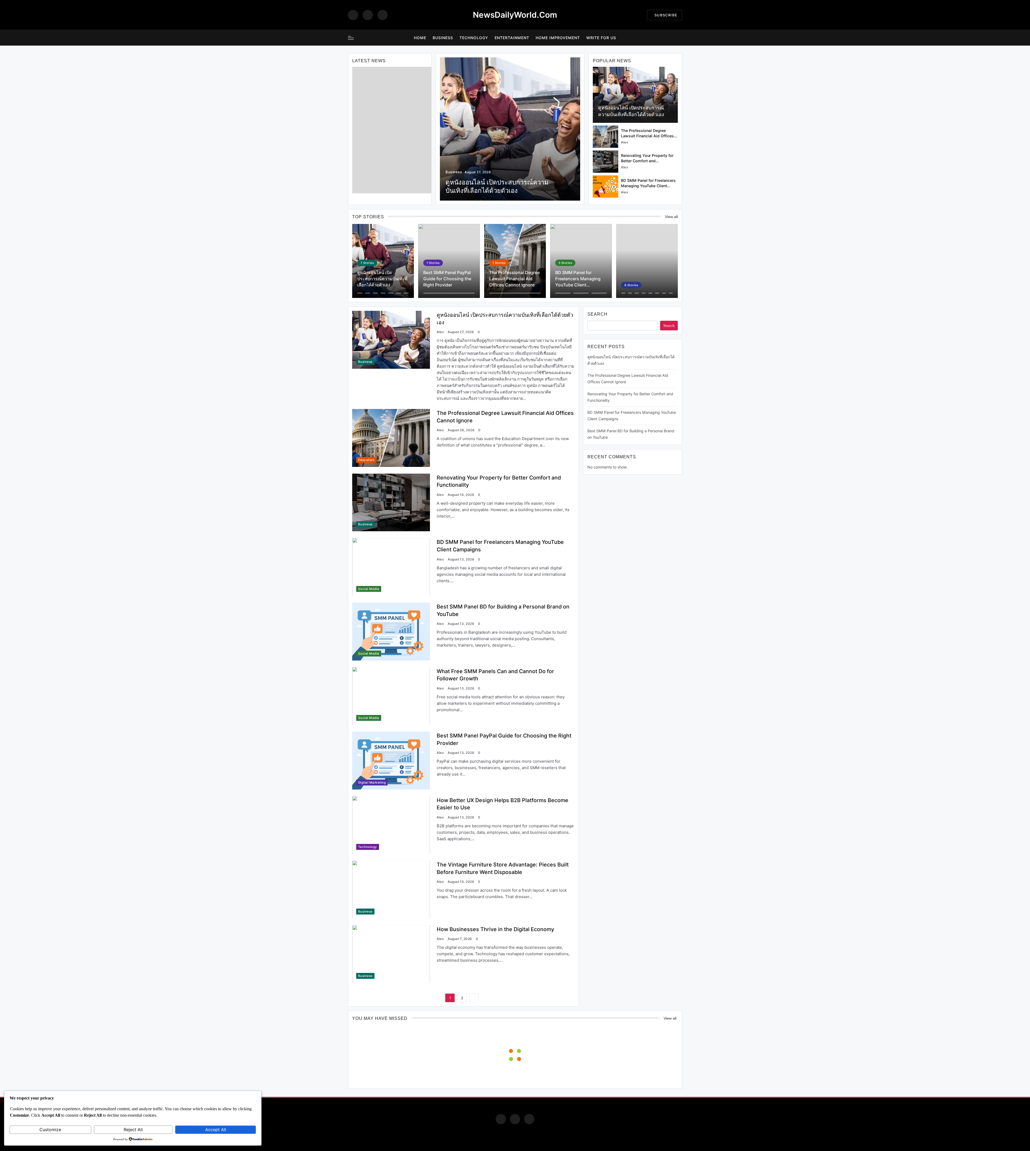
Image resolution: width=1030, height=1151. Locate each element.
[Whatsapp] (529, 1119)
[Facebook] (353, 15)
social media (368, 589)
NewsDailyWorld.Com (515, 15)
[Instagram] (368, 15)
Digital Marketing (372, 782)
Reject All (133, 1129)
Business (443, 37)
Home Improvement (558, 37)
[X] (382, 15)
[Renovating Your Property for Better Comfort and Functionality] (605, 161)
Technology (473, 37)
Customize (50, 1129)
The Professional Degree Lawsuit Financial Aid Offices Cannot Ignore (647, 135)
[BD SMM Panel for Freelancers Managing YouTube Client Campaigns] (605, 186)
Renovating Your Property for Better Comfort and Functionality (647, 160)
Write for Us (601, 37)
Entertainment (512, 37)
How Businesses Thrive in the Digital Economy (495, 929)
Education (366, 460)
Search (597, 314)
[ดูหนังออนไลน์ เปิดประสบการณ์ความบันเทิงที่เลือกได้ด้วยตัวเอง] (635, 95)
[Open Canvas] (351, 38)
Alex (624, 142)
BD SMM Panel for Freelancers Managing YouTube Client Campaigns (648, 185)
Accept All (215, 1129)
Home (420, 37)
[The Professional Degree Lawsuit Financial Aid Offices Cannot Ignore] (605, 137)
